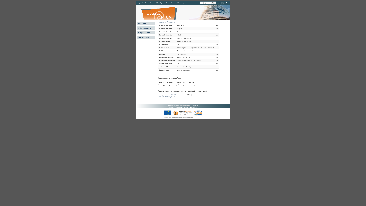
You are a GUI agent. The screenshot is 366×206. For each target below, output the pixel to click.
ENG (222, 3)
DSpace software (173, 105)
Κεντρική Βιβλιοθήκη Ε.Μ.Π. (159, 3)
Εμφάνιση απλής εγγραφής (166, 22)
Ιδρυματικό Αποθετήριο (178, 3)
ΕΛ (218, 3)
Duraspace (195, 105)
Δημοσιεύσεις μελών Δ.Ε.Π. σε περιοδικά (173, 95)
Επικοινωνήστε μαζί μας (176, 107)
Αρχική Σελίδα (142, 3)
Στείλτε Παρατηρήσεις (190, 107)
